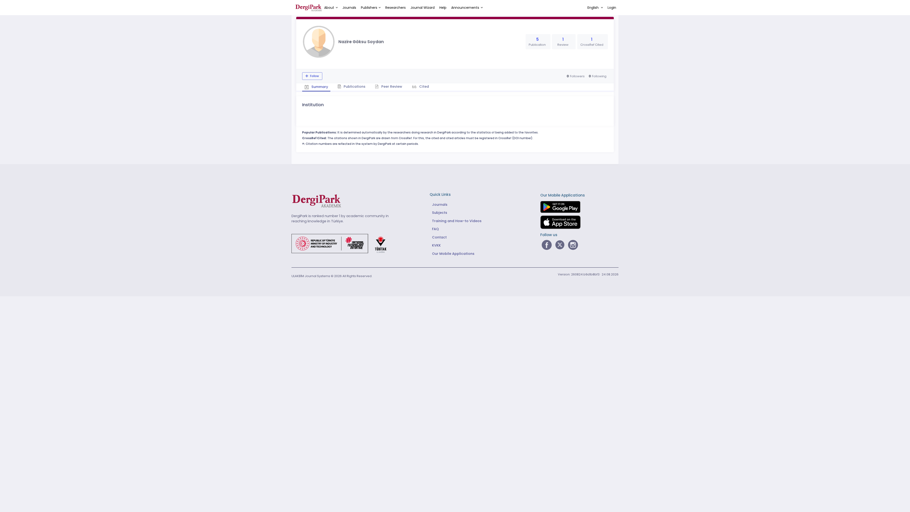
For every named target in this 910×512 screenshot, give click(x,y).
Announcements (465, 7)
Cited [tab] (423, 86)
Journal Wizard (422, 7)
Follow (314, 76)
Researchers (395, 7)
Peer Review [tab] (391, 86)
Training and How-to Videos (457, 221)
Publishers (369, 7)
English (593, 7)
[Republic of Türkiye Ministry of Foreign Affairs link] (341, 243)
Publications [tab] (354, 86)
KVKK (436, 245)
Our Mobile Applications (453, 253)
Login (612, 7)
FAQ (435, 229)
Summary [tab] (319, 86)
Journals (349, 7)
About (329, 7)
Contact (439, 237)
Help (442, 7)
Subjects (439, 212)
